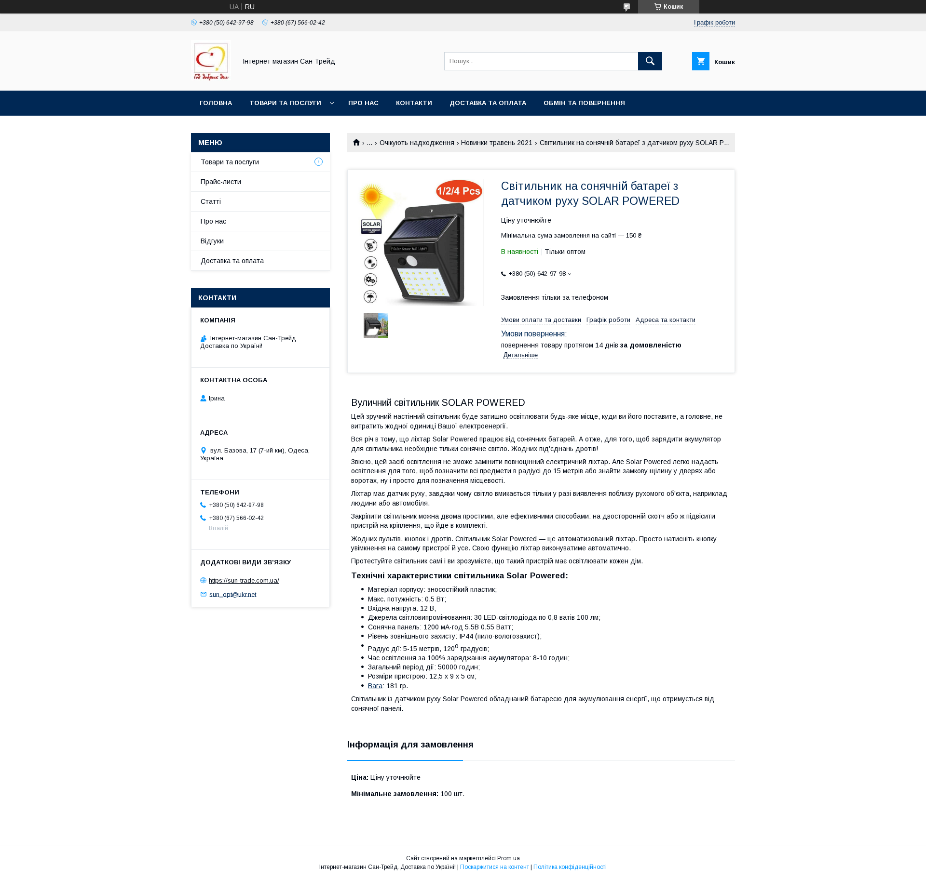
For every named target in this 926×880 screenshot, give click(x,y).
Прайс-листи (221, 182)
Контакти (414, 103)
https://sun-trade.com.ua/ (244, 580)
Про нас (363, 103)
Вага (375, 686)
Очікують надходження (417, 143)
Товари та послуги (285, 103)
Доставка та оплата (487, 103)
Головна (216, 103)
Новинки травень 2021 (496, 143)
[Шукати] (650, 61)
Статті (211, 201)
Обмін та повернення (584, 103)
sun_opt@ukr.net (232, 594)
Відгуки (212, 241)
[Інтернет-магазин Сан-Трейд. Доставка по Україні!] (211, 78)
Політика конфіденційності (570, 867)
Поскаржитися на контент (494, 867)
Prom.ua (508, 858)
